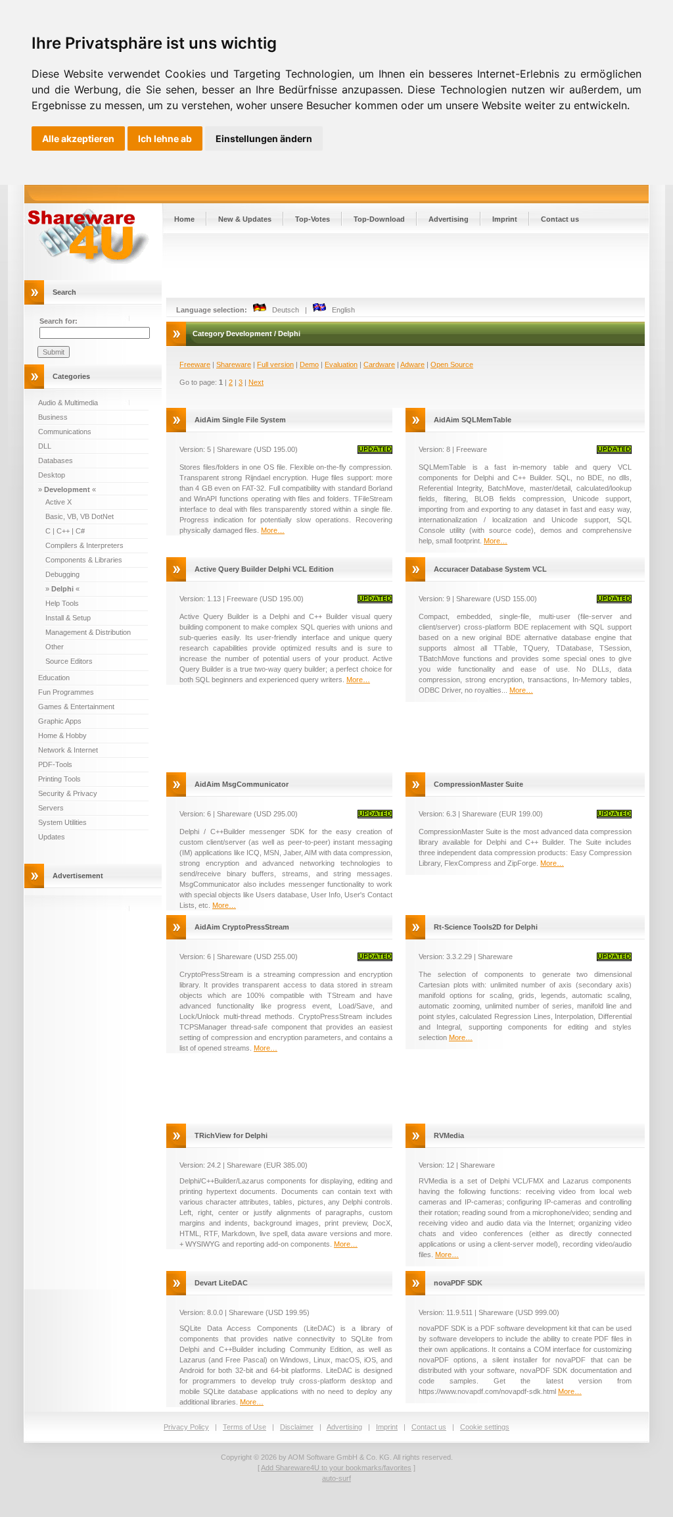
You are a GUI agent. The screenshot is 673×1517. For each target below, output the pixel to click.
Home (184, 219)
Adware (412, 364)
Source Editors (69, 661)
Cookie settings (484, 1427)
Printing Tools (59, 779)
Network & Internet (68, 750)
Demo (309, 364)
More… (273, 530)
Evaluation (341, 364)
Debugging (62, 574)
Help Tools (62, 603)
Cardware (379, 364)
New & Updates (244, 219)
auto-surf (336, 1478)
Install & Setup (68, 618)
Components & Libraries (83, 560)
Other (54, 647)
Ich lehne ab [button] (165, 138)
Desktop (51, 475)
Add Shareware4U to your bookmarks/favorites (336, 1468)
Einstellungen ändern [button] (264, 138)
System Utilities (62, 822)
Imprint (504, 219)
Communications (64, 431)
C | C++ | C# (65, 531)
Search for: (58, 321)
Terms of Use (244, 1427)
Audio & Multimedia (68, 403)
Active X (58, 502)
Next (256, 382)
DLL (44, 446)
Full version (275, 364)
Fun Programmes (66, 692)
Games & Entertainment (76, 706)
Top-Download (379, 219)
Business (53, 417)
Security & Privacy (67, 793)
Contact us (560, 219)
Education (54, 678)
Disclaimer (296, 1427)
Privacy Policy (186, 1427)
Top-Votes (312, 219)
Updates (51, 837)
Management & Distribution (88, 632)
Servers (51, 808)
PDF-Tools (55, 764)
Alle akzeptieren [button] (78, 138)
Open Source (451, 364)
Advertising (449, 219)
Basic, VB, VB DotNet (79, 516)
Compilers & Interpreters (84, 545)
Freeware (194, 364)
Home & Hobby (62, 735)
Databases (55, 460)
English (340, 310)
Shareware (233, 364)
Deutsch (282, 310)
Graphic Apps (59, 721)
